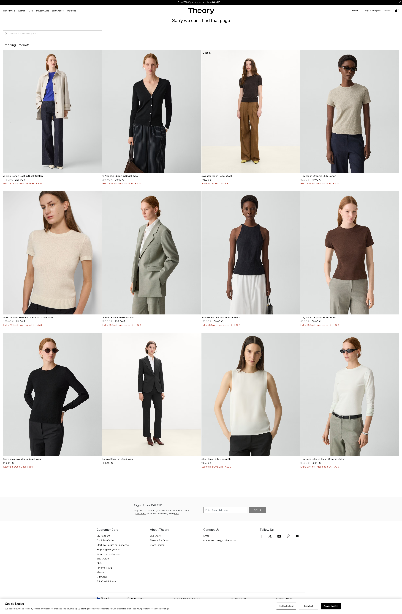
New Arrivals (9, 11)
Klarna (100, 572)
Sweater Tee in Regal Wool (216, 175)
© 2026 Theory (135, 598)
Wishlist (387, 10)
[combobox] (52, 33)
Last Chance (58, 11)
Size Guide (103, 558)
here (176, 513)
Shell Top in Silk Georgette (216, 458)
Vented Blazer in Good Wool (118, 317)
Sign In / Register (373, 10)
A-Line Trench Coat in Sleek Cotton (23, 175)
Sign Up (257, 510)
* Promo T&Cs (104, 567)
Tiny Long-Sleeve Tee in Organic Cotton (322, 458)
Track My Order (105, 540)
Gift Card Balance (106, 581)
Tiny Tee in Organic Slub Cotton (318, 175)
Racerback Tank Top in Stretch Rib (220, 317)
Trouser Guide (42, 11)
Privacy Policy (284, 598)
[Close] (400, 2)
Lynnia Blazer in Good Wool (117, 458)
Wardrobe (71, 11)
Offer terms (141, 513)
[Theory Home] (201, 11)
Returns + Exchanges (108, 554)
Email (206, 535)
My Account (103, 535)
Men (31, 11)
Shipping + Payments (108, 549)
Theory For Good (159, 540)
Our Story (155, 535)
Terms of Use (238, 598)
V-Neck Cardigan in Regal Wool (120, 175)
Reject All (308, 606)
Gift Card (102, 576)
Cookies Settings (286, 606)
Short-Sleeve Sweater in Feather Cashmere (28, 317)
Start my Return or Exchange (113, 544)
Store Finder (157, 544)
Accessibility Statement (187, 598)
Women (21, 11)
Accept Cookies (331, 606)
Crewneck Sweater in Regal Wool (22, 458)
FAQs (100, 563)
